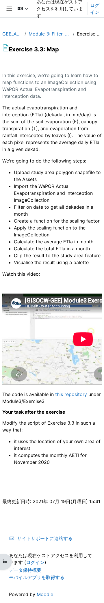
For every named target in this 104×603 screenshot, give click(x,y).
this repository (71, 394)
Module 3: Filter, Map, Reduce (49, 34)
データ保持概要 (25, 570)
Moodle (45, 594)
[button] (22, 8)
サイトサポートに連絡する (45, 538)
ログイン (94, 8)
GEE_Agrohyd (12, 34)
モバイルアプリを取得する (36, 577)
